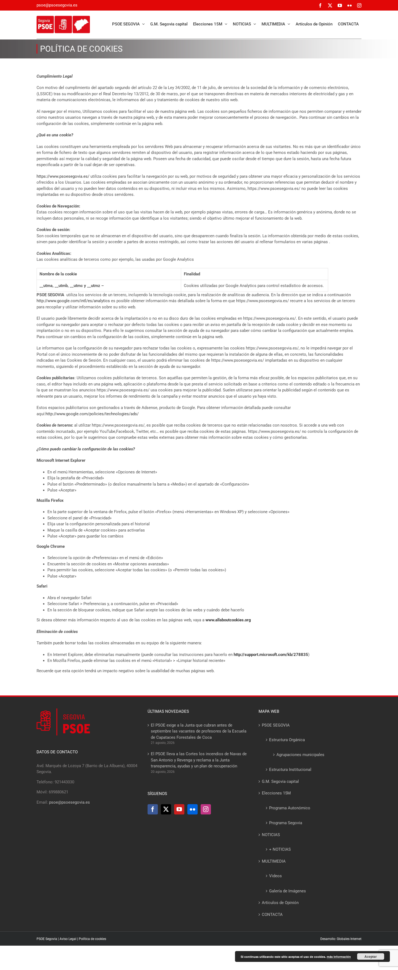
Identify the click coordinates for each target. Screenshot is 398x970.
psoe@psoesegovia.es (57, 5)
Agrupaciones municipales (300, 754)
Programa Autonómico (289, 808)
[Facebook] (153, 809)
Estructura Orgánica (287, 739)
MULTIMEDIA (274, 861)
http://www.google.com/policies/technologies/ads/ (92, 413)
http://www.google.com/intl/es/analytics (73, 300)
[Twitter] (166, 809)
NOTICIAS (271, 834)
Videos (275, 875)
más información (339, 957)
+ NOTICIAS (280, 849)
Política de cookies (92, 939)
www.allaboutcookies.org (228, 620)
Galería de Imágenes (287, 891)
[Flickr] (192, 809)
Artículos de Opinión (280, 902)
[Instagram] (206, 809)
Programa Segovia (285, 822)
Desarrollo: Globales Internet (340, 939)
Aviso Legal (68, 939)
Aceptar (370, 956)
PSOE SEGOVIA (276, 725)
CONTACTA (272, 914)
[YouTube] (179, 809)
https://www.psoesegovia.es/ (63, 176)
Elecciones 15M (276, 793)
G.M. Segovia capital (280, 781)
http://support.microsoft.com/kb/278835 (271, 654)
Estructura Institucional (290, 769)
